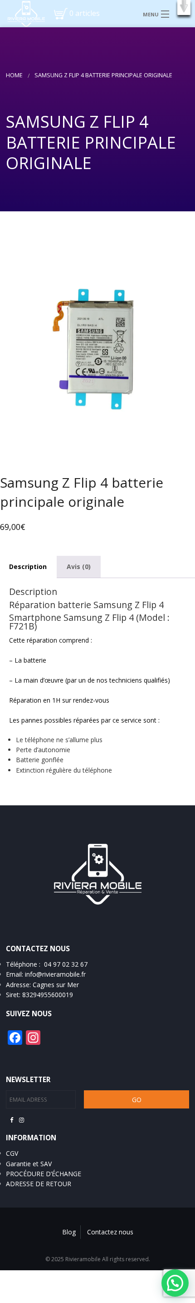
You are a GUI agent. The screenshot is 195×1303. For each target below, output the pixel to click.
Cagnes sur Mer (56, 984)
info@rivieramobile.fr (55, 974)
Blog (69, 1232)
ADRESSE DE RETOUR (38, 1183)
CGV (12, 1153)
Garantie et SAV (29, 1163)
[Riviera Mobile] (22, 13)
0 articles (84, 13)
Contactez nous (110, 1232)
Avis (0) (79, 566)
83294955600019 (47, 994)
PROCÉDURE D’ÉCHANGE (43, 1173)
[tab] (79, 567)
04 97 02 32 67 (66, 964)
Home (14, 75)
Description (28, 566)
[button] (183, 7)
